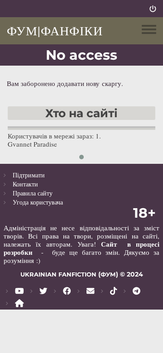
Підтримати (29, 175)
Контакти (25, 184)
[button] (81, 157)
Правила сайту (33, 193)
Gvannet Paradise (32, 143)
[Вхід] (153, 9)
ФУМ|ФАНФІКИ (55, 30)
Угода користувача (38, 202)
